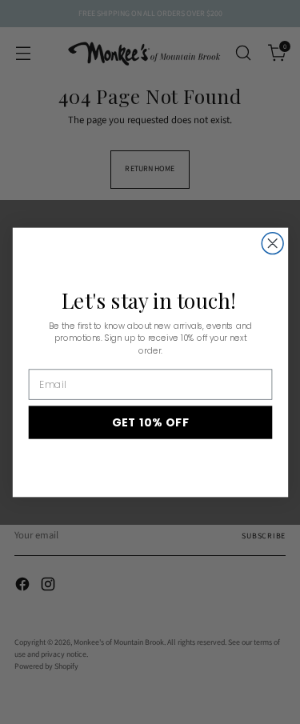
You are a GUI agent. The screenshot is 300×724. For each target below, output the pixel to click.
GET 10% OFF (149, 422)
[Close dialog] (272, 243)
